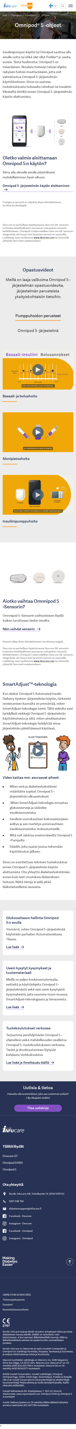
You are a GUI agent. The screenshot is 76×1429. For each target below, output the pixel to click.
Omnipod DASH (13, 1162)
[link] (38, 933)
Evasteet (8, 1304)
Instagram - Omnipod (21, 1238)
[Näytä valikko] (70, 5)
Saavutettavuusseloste (16, 1309)
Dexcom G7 (10, 1156)
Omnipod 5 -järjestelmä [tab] (38, 330)
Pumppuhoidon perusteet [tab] (38, 316)
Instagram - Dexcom (20, 1223)
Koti (5, 15)
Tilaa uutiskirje (38, 1108)
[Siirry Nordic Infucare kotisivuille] (10, 6)
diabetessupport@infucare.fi (25, 1208)
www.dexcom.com (44, 237)
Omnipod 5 (9, 1169)
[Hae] (63, 6)
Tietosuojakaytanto (14, 1299)
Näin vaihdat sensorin (19, 629)
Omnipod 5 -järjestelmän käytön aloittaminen (36, 186)
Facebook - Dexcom (20, 1216)
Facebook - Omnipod (21, 1230)
